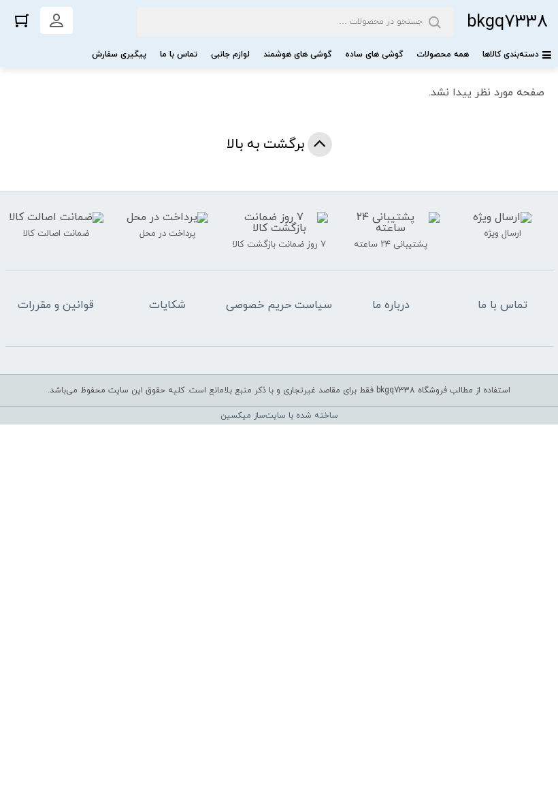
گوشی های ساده (374, 54)
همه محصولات (442, 54)
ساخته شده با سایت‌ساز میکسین (279, 415)
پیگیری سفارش (119, 54)
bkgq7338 (507, 22)
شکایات (167, 305)
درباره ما (391, 305)
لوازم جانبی (230, 54)
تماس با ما (178, 54)
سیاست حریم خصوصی (279, 305)
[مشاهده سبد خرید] (21, 20)
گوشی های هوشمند (297, 54)
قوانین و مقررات (56, 305)
